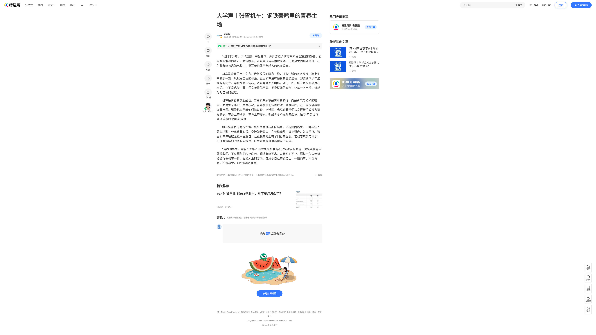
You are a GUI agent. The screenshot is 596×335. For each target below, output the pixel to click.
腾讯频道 (312, 312)
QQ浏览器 (302, 312)
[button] (371, 27)
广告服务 (273, 312)
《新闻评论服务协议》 (258, 217)
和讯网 (220, 207)
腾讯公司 (265, 325)
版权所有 (273, 325)
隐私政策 (254, 312)
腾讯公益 (292, 312)
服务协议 (245, 312)
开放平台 (264, 312)
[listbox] (269, 196)
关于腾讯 (221, 312)
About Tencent (233, 312)
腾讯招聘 (283, 312)
